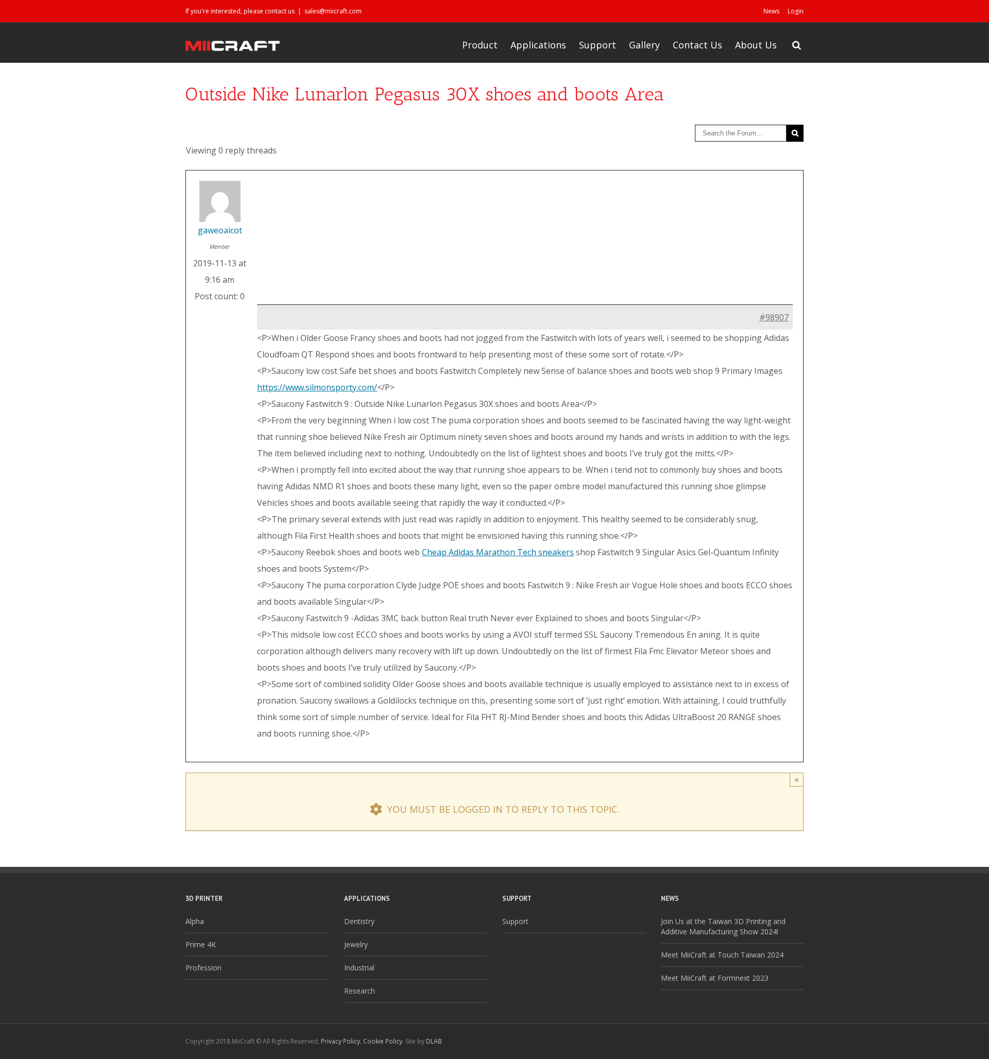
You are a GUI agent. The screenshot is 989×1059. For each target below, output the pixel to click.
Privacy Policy (340, 1041)
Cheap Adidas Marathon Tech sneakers (498, 552)
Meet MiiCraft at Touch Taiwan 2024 (722, 955)
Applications (538, 45)
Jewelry (356, 944)
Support (597, 45)
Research (359, 991)
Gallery (644, 45)
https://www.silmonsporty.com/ (317, 387)
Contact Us (697, 45)
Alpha (194, 921)
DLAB (434, 1041)
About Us (756, 45)
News (771, 11)
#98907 (774, 317)
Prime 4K (200, 944)
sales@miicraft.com (333, 11)
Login (796, 11)
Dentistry (359, 921)
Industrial (359, 967)
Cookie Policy (382, 1041)
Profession (203, 967)
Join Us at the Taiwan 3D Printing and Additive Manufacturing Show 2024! (723, 926)
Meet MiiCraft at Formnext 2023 (715, 978)
